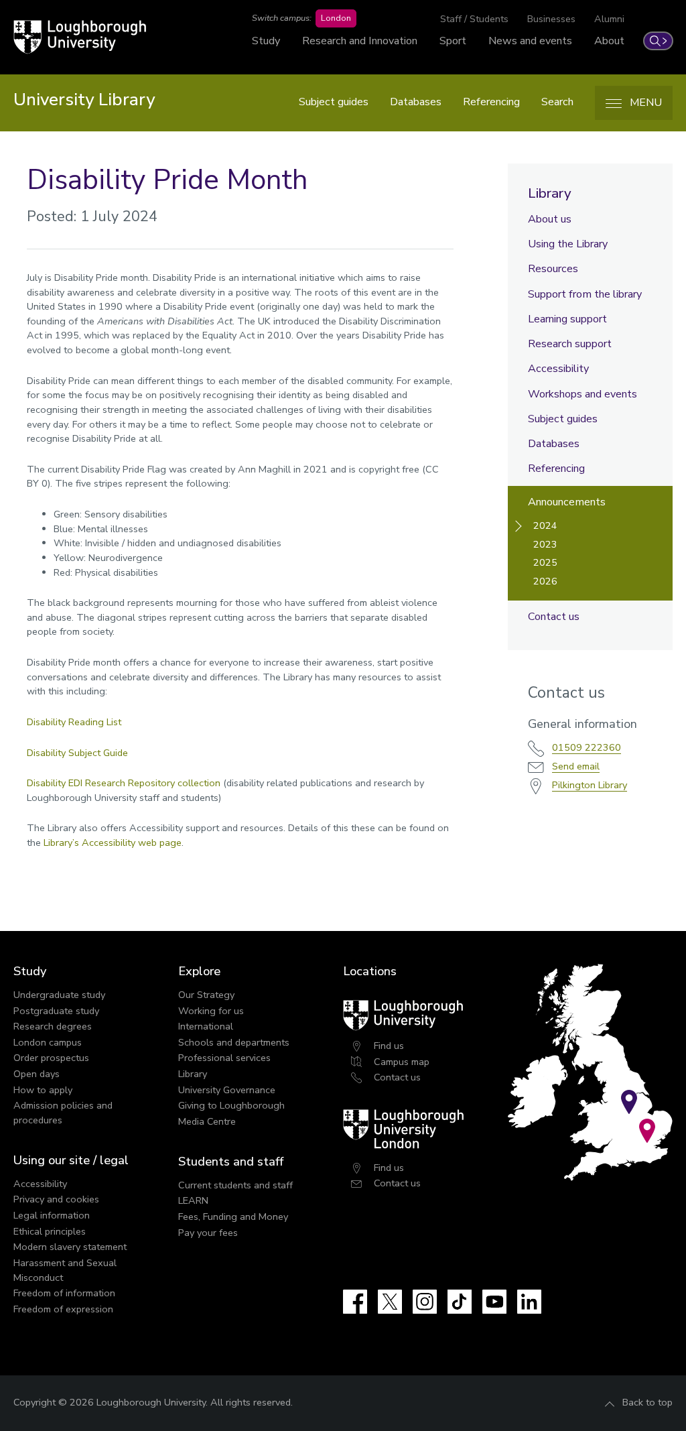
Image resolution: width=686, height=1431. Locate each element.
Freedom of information (64, 1293)
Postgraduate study (56, 1010)
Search (557, 102)
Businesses (551, 18)
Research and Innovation (359, 41)
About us (549, 219)
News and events (530, 41)
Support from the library (585, 294)
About (609, 41)
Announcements (567, 502)
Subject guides (333, 102)
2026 (545, 581)
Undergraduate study (59, 994)
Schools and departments (233, 1042)
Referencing (491, 102)
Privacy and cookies (56, 1199)
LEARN (193, 1200)
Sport (452, 41)
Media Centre (207, 1121)
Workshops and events (582, 394)
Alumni (609, 18)
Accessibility (558, 368)
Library (549, 193)
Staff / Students (474, 18)
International (205, 1026)
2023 (545, 544)
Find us (389, 1045)
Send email (576, 766)
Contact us (553, 616)
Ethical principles (49, 1231)
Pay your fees (208, 1232)
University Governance (226, 1090)
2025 (545, 562)
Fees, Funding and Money (233, 1216)
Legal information (51, 1215)
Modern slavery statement (70, 1246)
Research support (570, 343)
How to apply (42, 1090)
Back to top (647, 1402)
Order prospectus (51, 1057)
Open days (36, 1073)
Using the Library (568, 244)
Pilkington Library (589, 785)
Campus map (401, 1061)
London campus (47, 1042)
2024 (545, 525)
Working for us (211, 1010)
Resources (553, 268)
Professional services (224, 1057)
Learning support (567, 319)
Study (266, 41)
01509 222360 (586, 747)
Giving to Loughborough (231, 1105)
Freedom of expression (63, 1309)
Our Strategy (206, 994)
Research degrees (52, 1026)
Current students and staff (235, 1185)
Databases (415, 102)
